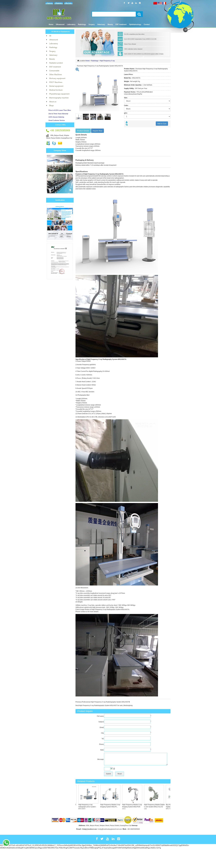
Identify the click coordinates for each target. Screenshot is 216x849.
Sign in (49, 3)
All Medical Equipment (60, 31)
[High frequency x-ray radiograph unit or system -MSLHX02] (78, 794)
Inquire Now (97, 131)
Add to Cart (161, 124)
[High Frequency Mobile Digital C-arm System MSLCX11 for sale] (143, 794)
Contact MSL (60, 125)
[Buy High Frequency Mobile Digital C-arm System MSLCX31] (165, 794)
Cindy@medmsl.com (89, 829)
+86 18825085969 (133, 829)
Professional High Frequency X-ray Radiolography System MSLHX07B (106, 702)
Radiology (94, 61)
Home (51, 24)
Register (59, 3)
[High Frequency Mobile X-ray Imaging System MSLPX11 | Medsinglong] (100, 794)
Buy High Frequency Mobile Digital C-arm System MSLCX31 (165, 807)
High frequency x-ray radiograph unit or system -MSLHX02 (77, 807)
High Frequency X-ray (107, 61)
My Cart (68, 3)
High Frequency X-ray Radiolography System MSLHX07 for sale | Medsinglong (105, 705)
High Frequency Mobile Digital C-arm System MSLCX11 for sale (144, 807)
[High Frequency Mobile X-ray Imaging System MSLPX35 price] (121, 794)
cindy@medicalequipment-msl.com (110, 829)
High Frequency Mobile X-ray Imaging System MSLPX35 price (122, 807)
